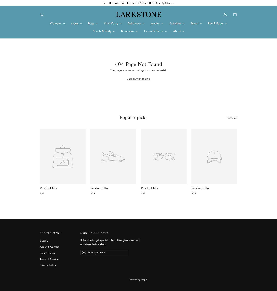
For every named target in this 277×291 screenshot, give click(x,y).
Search (44, 241)
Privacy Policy (48, 265)
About (177, 31)
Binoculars (128, 31)
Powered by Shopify (138, 279)
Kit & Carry (111, 23)
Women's (56, 23)
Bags (91, 23)
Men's (75, 23)
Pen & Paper (216, 23)
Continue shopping (138, 79)
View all (232, 118)
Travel (195, 23)
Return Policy (47, 253)
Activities (175, 23)
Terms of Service (49, 259)
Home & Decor (154, 31)
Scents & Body (102, 31)
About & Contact (49, 247)
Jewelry (156, 23)
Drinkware (135, 23)
